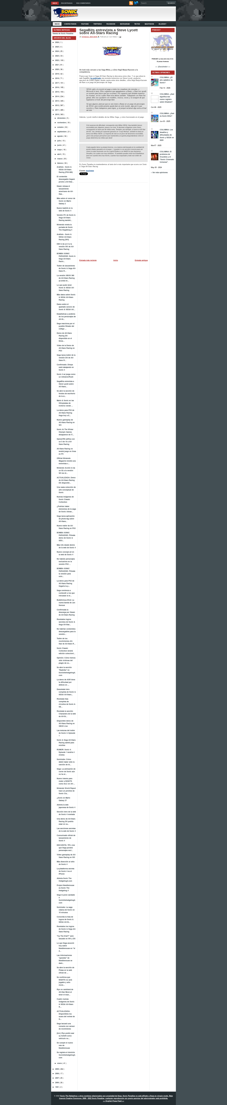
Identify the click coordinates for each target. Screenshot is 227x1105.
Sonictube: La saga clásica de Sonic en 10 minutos (66, 910)
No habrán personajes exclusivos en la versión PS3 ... (66, 561)
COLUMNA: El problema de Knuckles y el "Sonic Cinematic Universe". (167, 156)
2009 (57, 1069)
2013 (57, 101)
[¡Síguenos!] (136, 4)
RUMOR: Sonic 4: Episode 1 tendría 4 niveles (65, 752)
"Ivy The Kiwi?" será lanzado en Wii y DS (66, 937)
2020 (57, 69)
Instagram (125, 24)
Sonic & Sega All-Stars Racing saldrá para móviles (66, 742)
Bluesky (162, 24)
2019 (57, 74)
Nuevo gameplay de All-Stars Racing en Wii (66, 422)
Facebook (110, 24)
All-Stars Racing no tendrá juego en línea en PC (66, 451)
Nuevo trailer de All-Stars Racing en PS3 (66, 526)
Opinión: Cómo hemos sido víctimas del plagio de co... (66, 660)
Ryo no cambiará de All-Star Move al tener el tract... (65, 992)
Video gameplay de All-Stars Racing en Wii (66, 855)
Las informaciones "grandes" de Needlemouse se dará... (64, 959)
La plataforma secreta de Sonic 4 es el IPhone (65, 871)
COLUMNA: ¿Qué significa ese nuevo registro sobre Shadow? (167, 98)
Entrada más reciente (88, 260)
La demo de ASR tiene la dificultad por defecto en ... (66, 682)
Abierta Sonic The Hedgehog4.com (64, 879)
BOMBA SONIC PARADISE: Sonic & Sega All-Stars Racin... (66, 257)
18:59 (95, 37)
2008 (57, 1073)
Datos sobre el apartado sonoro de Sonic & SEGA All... (66, 307)
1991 (57, 1087)
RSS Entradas (66, 3)
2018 (57, 78)
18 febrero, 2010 (87, 37)
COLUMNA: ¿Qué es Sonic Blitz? (167, 114)
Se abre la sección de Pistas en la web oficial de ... (65, 970)
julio (59, 140)
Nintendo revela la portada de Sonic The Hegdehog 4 (65, 227)
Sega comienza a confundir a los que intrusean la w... (66, 593)
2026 (57, 42)
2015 (57, 91)
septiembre (62, 131)
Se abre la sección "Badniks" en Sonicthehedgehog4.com (66, 671)
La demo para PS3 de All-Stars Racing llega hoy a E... (65, 413)
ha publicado (95, 78)
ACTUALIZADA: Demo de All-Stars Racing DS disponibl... (66, 480)
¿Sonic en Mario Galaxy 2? (63, 799)
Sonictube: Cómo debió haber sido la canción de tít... (65, 762)
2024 (57, 51)
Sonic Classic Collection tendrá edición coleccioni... (66, 651)
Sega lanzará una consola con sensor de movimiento (66, 1026)
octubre (60, 127)
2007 (57, 1078)
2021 (57, 64)
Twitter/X (97, 24)
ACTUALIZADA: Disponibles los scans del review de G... (66, 1015)
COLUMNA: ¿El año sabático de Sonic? (166, 80)
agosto (60, 136)
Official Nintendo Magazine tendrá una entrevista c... (66, 461)
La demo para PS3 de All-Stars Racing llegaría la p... (65, 583)
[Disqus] (113, 220)
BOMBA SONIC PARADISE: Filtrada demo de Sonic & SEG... (66, 536)
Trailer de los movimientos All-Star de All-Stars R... (66, 641)
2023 (57, 56)
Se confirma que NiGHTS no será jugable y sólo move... (64, 981)
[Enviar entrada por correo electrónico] (119, 37)
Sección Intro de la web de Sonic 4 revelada (66, 813)
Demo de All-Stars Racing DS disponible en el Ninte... (64, 337)
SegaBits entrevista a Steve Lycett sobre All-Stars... (65, 384)
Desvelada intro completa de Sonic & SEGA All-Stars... (66, 692)
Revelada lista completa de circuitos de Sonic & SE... (66, 703)
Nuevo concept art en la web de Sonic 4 (65, 553)
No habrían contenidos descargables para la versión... (66, 631)
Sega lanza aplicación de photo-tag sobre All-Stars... (66, 518)
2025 (57, 46)
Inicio (55, 3)
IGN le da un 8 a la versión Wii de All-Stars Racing (65, 246)
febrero (60, 163)
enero (59, 1063)
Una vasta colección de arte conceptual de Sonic (66, 490)
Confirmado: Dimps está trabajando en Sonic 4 (65, 367)
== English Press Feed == (113, 1101)
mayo (59, 149)
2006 (57, 1082)
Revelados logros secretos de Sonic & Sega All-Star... (66, 622)
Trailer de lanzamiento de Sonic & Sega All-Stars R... (66, 268)
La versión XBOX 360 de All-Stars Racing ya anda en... (66, 278)
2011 (57, 110)
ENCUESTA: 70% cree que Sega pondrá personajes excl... (66, 848)
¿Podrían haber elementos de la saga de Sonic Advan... (66, 509)
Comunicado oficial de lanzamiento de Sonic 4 (66, 838)
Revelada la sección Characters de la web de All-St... (66, 714)
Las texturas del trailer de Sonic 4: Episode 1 (66, 733)
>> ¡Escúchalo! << (162, 66)
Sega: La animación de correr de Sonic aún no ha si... (66, 771)
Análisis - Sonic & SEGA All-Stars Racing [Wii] (64, 237)
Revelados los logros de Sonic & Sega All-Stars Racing (66, 929)
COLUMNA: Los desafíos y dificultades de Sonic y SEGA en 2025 (167, 134)
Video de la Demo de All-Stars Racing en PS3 (66, 348)
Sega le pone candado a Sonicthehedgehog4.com (66, 899)
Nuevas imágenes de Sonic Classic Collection (65, 499)
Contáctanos (70, 24)
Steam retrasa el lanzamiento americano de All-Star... (65, 190)
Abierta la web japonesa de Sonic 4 (66, 806)
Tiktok (137, 24)
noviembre (61, 122)
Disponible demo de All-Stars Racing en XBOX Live (66, 723)
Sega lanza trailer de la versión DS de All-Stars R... (66, 357)
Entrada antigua (141, 260)
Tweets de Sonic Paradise (62, 33)
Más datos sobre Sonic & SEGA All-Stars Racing (66, 297)
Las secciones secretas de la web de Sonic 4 (66, 829)
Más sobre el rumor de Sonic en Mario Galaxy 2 (66, 201)
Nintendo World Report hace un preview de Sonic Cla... (66, 791)
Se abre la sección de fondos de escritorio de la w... (66, 393)
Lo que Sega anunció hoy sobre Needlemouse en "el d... (66, 947)
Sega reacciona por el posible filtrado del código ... (65, 326)
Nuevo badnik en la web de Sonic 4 (65, 209)
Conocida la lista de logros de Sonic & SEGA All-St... (65, 919)
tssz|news (90, 171)
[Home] (64, 17)
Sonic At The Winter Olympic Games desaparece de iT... (65, 432)
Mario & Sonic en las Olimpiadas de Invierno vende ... (65, 403)
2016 (57, 87)
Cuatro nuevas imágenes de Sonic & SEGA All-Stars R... (65, 1003)
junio (59, 145)
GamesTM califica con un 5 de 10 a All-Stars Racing (66, 441)
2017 (57, 83)
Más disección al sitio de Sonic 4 (65, 862)
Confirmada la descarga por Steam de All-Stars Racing (66, 612)
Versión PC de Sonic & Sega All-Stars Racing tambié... (66, 217)
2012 (57, 105)
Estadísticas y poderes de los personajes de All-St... (66, 316)
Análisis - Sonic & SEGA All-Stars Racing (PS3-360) (65, 169)
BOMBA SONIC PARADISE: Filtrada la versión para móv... (66, 572)
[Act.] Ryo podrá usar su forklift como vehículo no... (65, 1036)
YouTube (85, 24)
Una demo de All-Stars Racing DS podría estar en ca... (66, 821)
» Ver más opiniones (159, 172)
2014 (57, 96)
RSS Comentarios (83, 3)
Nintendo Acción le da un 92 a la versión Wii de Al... (66, 470)
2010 (57, 114)
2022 (57, 60)
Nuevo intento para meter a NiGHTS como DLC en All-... (66, 781)
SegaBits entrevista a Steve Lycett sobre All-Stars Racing (108, 31)
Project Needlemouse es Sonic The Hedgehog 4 (65, 888)
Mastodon (149, 24)
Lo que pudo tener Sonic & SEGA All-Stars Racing (65, 287)
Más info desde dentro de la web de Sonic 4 (66, 546)
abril (59, 154)
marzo (60, 158)
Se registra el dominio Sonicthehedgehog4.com (66, 1055)
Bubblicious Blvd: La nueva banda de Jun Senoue (66, 602)
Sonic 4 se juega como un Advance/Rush (66, 375)
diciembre (61, 118)
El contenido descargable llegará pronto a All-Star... (66, 179)
